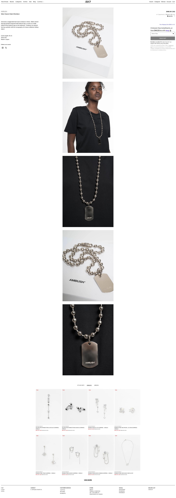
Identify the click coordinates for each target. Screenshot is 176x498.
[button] (163, 15)
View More (88, 480)
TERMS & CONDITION (95, 491)
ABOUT (91, 489)
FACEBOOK (122, 491)
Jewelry (89, 385)
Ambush (4, 11)
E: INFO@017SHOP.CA (36, 489)
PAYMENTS (63, 493)
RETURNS (62, 491)
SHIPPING (62, 489)
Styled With (80, 385)
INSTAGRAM (122, 489)
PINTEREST (122, 492)
